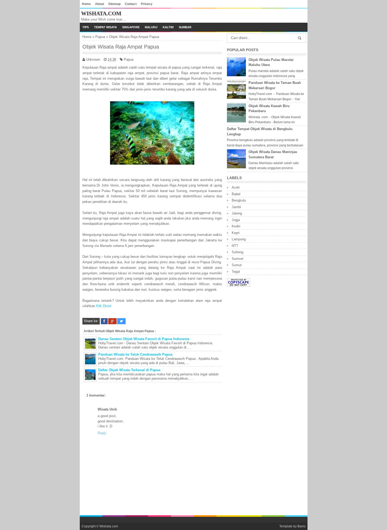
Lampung (239, 239)
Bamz (301, 526)
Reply (102, 433)
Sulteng (237, 252)
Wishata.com (101, 13)
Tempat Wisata (105, 27)
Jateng (237, 213)
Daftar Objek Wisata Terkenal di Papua (129, 370)
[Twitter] (121, 321)
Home (86, 4)
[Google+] (112, 321)
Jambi (236, 207)
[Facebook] (104, 321)
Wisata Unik (107, 409)
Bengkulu (239, 200)
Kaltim (168, 27)
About (99, 4)
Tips (85, 27)
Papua (100, 37)
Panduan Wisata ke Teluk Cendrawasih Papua (135, 354)
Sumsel (237, 259)
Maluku (151, 27)
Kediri (236, 226)
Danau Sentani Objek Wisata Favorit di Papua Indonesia (143, 339)
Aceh (236, 187)
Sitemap (114, 4)
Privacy (146, 4)
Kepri (236, 233)
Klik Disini (103, 306)
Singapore (131, 27)
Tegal (236, 272)
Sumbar (185, 27)
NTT (235, 246)
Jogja (236, 220)
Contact (131, 4)
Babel (236, 194)
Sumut (237, 265)
